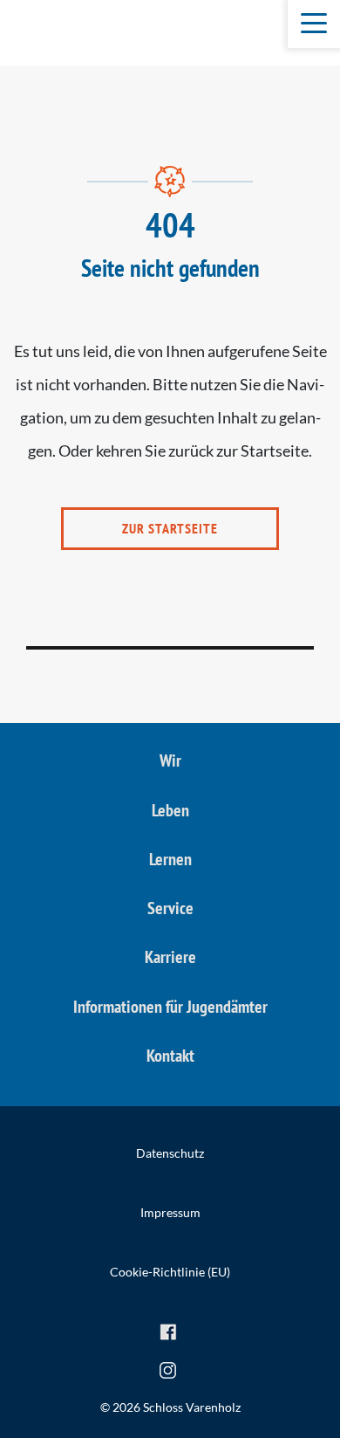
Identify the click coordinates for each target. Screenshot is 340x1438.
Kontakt (170, 1055)
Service (170, 908)
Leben (170, 810)
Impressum (170, 1212)
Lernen (170, 859)
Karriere (170, 957)
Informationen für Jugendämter (170, 1006)
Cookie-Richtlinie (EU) (170, 1271)
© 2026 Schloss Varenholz (170, 1407)
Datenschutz (170, 1153)
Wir (170, 760)
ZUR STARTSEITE (170, 528)
